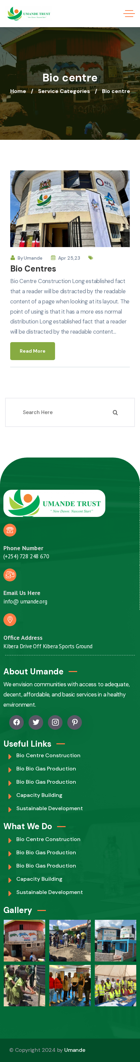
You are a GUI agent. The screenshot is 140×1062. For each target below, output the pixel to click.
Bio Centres (33, 268)
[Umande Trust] (28, 13)
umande (33, 258)
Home (18, 91)
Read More (33, 351)
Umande (74, 1050)
